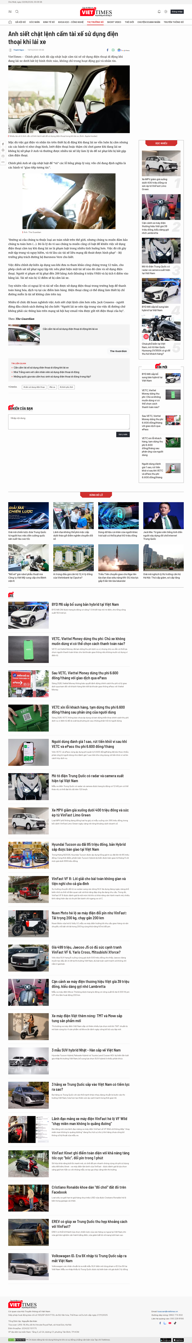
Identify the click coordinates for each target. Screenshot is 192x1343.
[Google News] (123, 50)
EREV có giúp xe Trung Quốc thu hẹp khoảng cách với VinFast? (89, 1224)
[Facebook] (107, 50)
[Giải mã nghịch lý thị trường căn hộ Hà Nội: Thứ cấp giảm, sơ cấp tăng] (163, 557)
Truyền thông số (174, 22)
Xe (12, 596)
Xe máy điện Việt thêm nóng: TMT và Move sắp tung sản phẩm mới (87, 1018)
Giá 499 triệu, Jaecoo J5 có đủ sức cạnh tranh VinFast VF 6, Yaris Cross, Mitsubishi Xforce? (87, 949)
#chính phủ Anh (66, 387)
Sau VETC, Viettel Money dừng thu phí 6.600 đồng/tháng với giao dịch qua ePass (152, 423)
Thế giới (129, 22)
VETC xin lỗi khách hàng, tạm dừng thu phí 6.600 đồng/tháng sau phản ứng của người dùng (152, 447)
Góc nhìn (34, 22)
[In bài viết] (113, 50)
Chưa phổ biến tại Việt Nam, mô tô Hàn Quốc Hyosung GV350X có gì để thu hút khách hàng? (156, 348)
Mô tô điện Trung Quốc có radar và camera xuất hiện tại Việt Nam (156, 270)
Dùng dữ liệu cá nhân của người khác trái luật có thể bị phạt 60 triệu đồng (118, 534)
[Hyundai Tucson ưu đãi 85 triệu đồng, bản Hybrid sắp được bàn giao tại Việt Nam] (28, 855)
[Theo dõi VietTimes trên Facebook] (160, 1323)
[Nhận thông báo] (159, 11)
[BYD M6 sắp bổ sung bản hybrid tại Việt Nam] (161, 291)
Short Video (114, 22)
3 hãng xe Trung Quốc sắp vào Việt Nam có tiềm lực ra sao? (91, 1087)
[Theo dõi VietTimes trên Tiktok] (175, 1323)
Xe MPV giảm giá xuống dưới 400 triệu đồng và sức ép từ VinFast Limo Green (154, 184)
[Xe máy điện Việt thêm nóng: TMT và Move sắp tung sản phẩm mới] (28, 1026)
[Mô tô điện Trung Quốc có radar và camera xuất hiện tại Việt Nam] (161, 251)
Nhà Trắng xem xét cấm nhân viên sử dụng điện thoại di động (46, 372)
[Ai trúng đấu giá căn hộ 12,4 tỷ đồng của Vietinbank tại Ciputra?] (73, 557)
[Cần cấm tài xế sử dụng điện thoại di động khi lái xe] (24, 334)
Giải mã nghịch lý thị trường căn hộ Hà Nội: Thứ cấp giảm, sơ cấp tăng (162, 576)
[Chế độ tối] (166, 11)
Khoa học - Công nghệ (71, 22)
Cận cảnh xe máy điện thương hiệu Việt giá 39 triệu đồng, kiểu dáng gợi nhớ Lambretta (155, 228)
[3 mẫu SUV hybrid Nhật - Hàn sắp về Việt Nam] (28, 1060)
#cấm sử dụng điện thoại (34, 387)
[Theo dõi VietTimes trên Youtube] (170, 1323)
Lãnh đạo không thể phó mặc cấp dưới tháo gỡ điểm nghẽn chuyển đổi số (73, 535)
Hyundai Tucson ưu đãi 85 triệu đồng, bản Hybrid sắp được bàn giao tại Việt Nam (89, 847)
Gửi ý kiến (123, 434)
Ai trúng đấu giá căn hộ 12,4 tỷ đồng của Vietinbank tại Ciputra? (73, 576)
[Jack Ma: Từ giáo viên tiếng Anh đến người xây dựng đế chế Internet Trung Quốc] (163, 515)
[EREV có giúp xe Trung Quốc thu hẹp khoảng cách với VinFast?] (28, 1232)
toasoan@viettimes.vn (167, 1311)
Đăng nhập (177, 11)
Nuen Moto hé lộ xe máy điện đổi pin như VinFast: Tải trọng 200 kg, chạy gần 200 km (89, 915)
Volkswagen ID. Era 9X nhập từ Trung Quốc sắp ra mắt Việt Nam (89, 1258)
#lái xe (52, 387)
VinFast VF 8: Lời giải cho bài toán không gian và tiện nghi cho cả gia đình (89, 881)
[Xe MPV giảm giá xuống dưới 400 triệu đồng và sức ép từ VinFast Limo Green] (161, 163)
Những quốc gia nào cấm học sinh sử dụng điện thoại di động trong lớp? (52, 376)
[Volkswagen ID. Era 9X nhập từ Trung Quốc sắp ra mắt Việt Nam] (28, 1266)
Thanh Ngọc (18, 50)
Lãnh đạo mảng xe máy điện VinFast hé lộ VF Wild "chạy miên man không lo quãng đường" (89, 1121)
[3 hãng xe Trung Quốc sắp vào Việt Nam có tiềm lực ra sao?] (28, 1095)
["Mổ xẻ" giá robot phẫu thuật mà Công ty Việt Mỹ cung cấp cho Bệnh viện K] (28, 557)
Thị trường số (95, 22)
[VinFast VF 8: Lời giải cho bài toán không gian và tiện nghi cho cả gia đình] (28, 889)
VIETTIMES (96, 11)
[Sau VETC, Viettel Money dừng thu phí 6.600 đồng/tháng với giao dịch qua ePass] (173, 420)
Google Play (178, 1340)
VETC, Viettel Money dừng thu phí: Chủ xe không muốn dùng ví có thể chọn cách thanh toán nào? (151, 399)
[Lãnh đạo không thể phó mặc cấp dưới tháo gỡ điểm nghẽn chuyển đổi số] (73, 515)
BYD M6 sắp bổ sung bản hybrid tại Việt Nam (155, 308)
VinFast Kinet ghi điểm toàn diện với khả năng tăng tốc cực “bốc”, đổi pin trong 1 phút (90, 1155)
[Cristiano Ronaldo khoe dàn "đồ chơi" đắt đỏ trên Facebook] (28, 1198)
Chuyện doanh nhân (148, 22)
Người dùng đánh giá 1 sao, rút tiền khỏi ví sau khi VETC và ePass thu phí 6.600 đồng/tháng (152, 470)
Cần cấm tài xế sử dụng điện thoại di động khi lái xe (70, 329)
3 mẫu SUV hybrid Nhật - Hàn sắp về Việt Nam (86, 1050)
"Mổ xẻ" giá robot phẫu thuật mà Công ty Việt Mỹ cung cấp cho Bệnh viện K (27, 577)
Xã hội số (20, 22)
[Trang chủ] (10, 22)
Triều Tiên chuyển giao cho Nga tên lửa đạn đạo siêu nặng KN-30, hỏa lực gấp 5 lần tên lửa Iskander (118, 577)
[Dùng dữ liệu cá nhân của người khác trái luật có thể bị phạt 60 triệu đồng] (118, 515)
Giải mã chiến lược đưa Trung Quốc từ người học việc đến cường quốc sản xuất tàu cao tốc (27, 535)
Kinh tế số (49, 22)
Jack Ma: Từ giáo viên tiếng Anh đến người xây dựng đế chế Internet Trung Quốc (162, 535)
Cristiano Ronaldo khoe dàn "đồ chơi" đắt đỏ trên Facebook (89, 1189)
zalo (165, 1323)
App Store (165, 1340)
